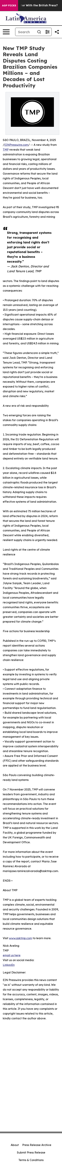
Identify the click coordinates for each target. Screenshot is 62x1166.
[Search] (39, 32)
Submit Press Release (31, 1152)
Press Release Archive (36, 1145)
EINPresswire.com (16, 144)
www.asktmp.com (20, 938)
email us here (11, 955)
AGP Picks (9, 5)
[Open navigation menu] (6, 31)
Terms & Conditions (31, 1160)
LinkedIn (9, 965)
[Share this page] (56, 31)
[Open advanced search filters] (47, 32)
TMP (6, 149)
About (15, 1145)
